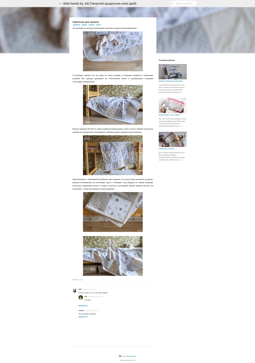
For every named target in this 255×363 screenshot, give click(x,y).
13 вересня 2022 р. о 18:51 (89, 289)
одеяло (84, 24)
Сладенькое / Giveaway (167, 148)
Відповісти (82, 306)
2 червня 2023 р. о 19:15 (91, 310)
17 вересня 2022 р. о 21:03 (95, 296)
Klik (79, 289)
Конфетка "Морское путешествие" (171, 81)
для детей (76, 24)
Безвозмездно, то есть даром (169, 115)
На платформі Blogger (128, 356)
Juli (85, 296)
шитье (98, 24)
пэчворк (91, 24)
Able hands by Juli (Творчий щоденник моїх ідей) (99, 3)
